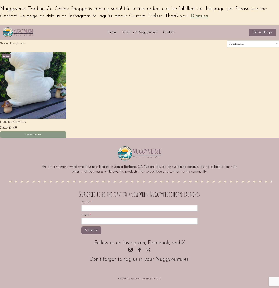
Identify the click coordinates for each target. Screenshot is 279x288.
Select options (33, 135)
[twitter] (148, 249)
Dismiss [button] (199, 16)
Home (112, 32)
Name (86, 202)
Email (86, 215)
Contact (169, 32)
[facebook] (139, 249)
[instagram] (130, 249)
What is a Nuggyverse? (139, 32)
